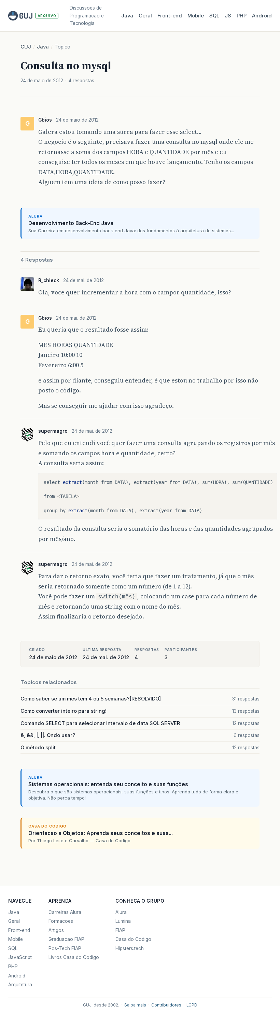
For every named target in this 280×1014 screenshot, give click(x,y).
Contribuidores (166, 1005)
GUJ (25, 47)
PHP (242, 16)
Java (127, 16)
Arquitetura (20, 984)
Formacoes (60, 921)
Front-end (19, 930)
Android (262, 16)
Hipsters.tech (129, 948)
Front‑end (169, 16)
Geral (145, 16)
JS (228, 16)
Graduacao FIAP (66, 939)
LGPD (191, 1005)
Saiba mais (135, 1005)
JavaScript (20, 957)
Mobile (195, 16)
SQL (214, 16)
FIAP (120, 930)
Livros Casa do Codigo (73, 957)
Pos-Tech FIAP (64, 948)
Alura (121, 912)
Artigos (56, 930)
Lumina (123, 921)
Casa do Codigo (133, 939)
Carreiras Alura (64, 912)
